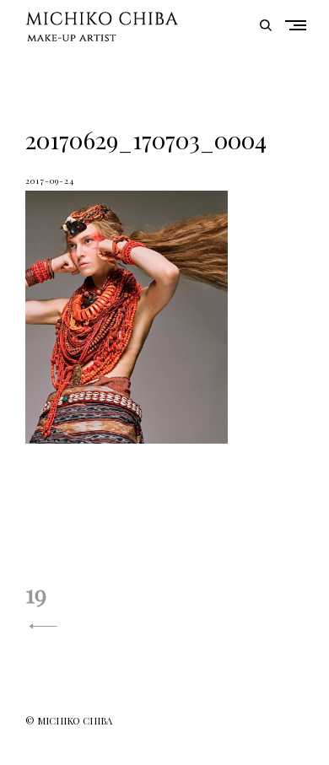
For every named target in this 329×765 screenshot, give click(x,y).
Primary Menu (299, 25)
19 (35, 593)
